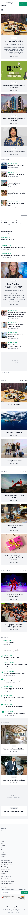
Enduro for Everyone (8, 238)
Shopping (15, 189)
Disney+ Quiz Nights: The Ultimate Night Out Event (13, 620)
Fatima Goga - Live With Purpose (15, 338)
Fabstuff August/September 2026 (17, 192)
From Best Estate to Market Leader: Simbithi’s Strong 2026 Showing (12, 221)
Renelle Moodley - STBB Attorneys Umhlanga (16, 328)
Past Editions (21, 4)
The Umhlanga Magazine (7, 4)
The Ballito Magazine (6, 856)
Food (10, 635)
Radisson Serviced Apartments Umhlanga (13, 118)
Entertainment (4, 843)
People (15, 161)
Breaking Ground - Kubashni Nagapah (13, 247)
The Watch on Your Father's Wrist (13, 524)
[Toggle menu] (2, 10)
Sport (2, 236)
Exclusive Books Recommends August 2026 (13, 86)
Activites (7, 236)
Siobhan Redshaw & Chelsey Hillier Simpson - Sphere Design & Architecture (16, 316)
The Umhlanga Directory (7, 874)
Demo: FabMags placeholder (13, 805)
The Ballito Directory (6, 872)
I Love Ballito (4, 865)
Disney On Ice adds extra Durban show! (13, 591)
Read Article (13, 56)
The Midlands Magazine (7, 858)
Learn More (13, 807)
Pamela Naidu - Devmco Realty (13, 150)
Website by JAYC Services (13, 907)
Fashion (3, 845)
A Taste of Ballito (13, 40)
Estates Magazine (5, 862)
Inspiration (4, 244)
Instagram (3, 826)
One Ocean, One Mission (16, 164)
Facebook (4, 824)
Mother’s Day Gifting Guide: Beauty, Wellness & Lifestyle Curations (13, 554)
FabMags (3, 867)
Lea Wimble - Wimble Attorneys (13, 284)
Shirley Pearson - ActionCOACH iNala (14, 348)
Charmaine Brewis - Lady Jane (16, 202)
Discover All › (22, 214)
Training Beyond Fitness (16, 172)
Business (15, 199)
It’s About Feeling (6, 230)
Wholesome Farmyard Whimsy (13, 742)
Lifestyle (11, 657)
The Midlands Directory (7, 877)
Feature (13, 37)
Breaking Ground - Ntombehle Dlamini (13, 255)
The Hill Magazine (5, 860)
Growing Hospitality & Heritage (13, 774)
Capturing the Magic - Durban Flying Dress (15, 182)
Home (2, 835)
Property (8, 218)
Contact (3, 850)
